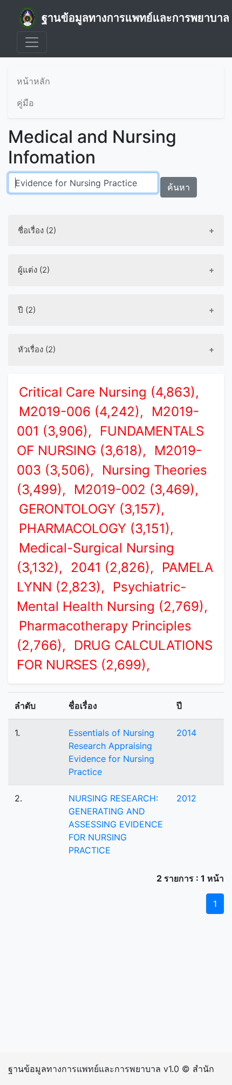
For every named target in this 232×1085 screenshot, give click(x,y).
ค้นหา (178, 187)
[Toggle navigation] (32, 42)
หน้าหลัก (33, 81)
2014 (186, 732)
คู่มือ (25, 102)
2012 (186, 798)
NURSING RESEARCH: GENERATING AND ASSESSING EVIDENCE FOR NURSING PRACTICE (116, 824)
